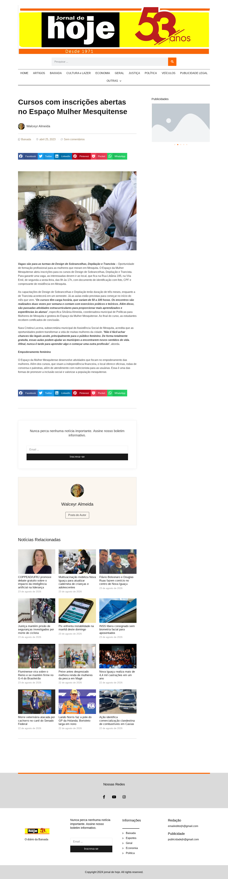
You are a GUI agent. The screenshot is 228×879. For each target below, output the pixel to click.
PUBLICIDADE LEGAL (194, 73)
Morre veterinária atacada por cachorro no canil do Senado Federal (36, 721)
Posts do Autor (77, 515)
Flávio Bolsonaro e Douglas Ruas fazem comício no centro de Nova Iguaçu (116, 580)
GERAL (119, 73)
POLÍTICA (151, 73)
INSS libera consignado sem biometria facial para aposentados (117, 630)
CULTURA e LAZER (78, 73)
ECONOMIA (102, 73)
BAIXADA (56, 73)
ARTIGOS (39, 73)
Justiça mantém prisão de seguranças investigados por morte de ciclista (36, 630)
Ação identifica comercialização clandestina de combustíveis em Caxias (117, 721)
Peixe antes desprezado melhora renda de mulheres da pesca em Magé (76, 675)
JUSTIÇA (134, 73)
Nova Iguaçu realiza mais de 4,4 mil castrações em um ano (117, 675)
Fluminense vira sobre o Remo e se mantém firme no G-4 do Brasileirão (35, 675)
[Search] (172, 62)
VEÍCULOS (168, 73)
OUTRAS (112, 80)
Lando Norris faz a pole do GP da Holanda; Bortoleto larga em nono (75, 721)
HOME (24, 73)
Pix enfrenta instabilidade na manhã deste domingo (76, 628)
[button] (28, 156)
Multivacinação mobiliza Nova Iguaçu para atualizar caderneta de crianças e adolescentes (77, 582)
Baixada (26, 139)
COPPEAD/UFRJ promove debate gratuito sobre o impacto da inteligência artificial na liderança (34, 582)
